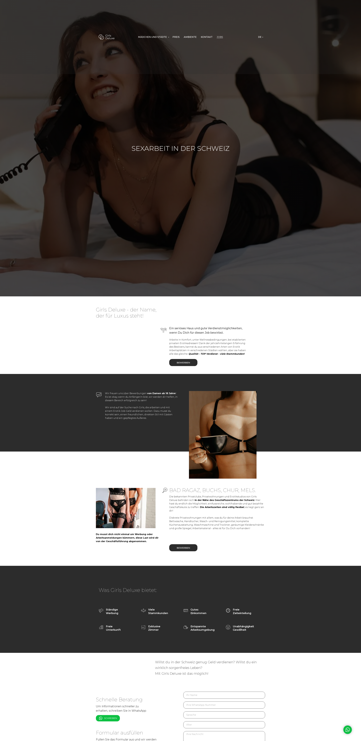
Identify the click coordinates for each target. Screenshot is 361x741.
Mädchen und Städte (152, 37)
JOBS (220, 37)
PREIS (176, 37)
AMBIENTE (190, 37)
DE (259, 37)
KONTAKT (207, 37)
